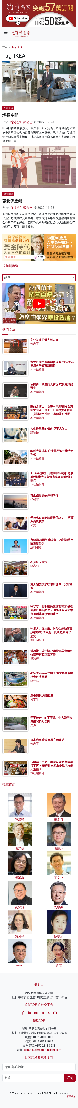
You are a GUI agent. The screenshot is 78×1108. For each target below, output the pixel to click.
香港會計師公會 (21, 122)
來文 (33, 525)
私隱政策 (71, 1096)
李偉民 (34, 680)
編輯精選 (36, 547)
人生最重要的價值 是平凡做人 (48, 428)
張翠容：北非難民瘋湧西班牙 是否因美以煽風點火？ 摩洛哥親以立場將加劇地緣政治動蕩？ (51, 610)
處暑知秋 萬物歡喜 (41, 695)
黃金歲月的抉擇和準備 (44, 495)
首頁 (4, 47)
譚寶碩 (34, 432)
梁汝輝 (34, 658)
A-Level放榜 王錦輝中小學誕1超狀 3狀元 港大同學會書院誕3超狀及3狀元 (51, 476)
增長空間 (10, 115)
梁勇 (33, 725)
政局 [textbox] (7, 277)
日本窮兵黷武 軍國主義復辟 (47, 739)
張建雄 (34, 499)
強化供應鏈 (12, 200)
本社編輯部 (37, 369)
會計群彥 (8, 108)
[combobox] (39, 277)
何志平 (34, 343)
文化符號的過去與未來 (44, 339)
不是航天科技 (38, 562)
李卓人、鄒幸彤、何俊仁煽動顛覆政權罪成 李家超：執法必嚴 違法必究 (51, 632)
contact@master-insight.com (42, 1049)
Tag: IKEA (17, 47)
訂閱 (70, 1078)
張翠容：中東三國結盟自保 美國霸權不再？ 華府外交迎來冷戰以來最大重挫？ (51, 765)
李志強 (34, 565)
